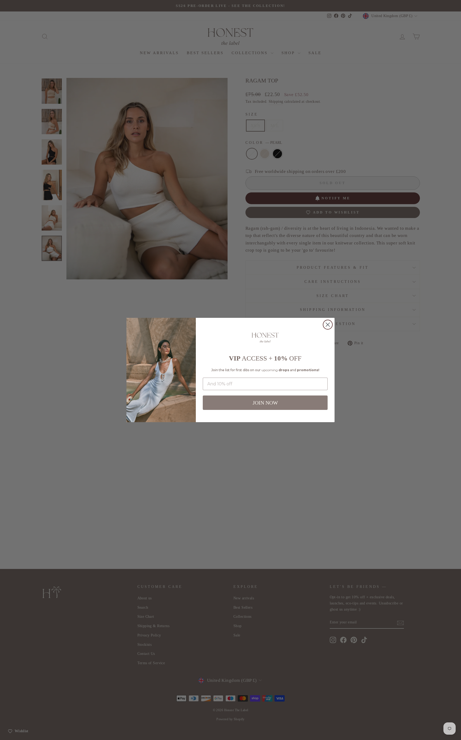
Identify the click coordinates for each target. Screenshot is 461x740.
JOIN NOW (265, 403)
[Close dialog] (327, 324)
